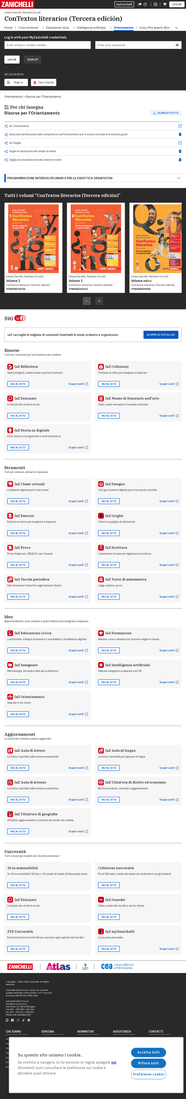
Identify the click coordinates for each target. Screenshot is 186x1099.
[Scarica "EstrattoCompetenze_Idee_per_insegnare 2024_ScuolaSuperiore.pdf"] (180, 134)
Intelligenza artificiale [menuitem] (91, 27)
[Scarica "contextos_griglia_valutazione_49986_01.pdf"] (180, 151)
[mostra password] (177, 45)
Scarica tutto (167, 113)
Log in (177, 4)
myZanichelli (124, 4)
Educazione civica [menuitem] (57, 27)
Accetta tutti (148, 1052)
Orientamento (13, 96)
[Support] (139, 4)
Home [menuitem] (8, 27)
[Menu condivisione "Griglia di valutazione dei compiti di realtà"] (6, 151)
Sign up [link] (32, 59)
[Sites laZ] (155, 4)
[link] (43, 82)
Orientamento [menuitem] (124, 27)
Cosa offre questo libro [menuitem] (154, 27)
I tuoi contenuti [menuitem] (28, 27)
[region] (96, 1065)
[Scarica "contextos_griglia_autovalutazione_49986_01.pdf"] (180, 159)
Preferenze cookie (148, 1074)
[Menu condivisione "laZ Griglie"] (6, 143)
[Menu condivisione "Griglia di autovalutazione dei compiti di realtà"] (6, 160)
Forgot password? (172, 37)
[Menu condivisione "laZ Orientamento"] (6, 126)
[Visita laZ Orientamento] (180, 126)
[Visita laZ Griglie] (180, 143)
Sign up (32, 59)
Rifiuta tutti (148, 1063)
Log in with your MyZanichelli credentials (35, 37)
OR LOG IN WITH (13, 74)
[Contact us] (145, 4)
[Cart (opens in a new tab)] (164, 4)
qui (113, 1062)
